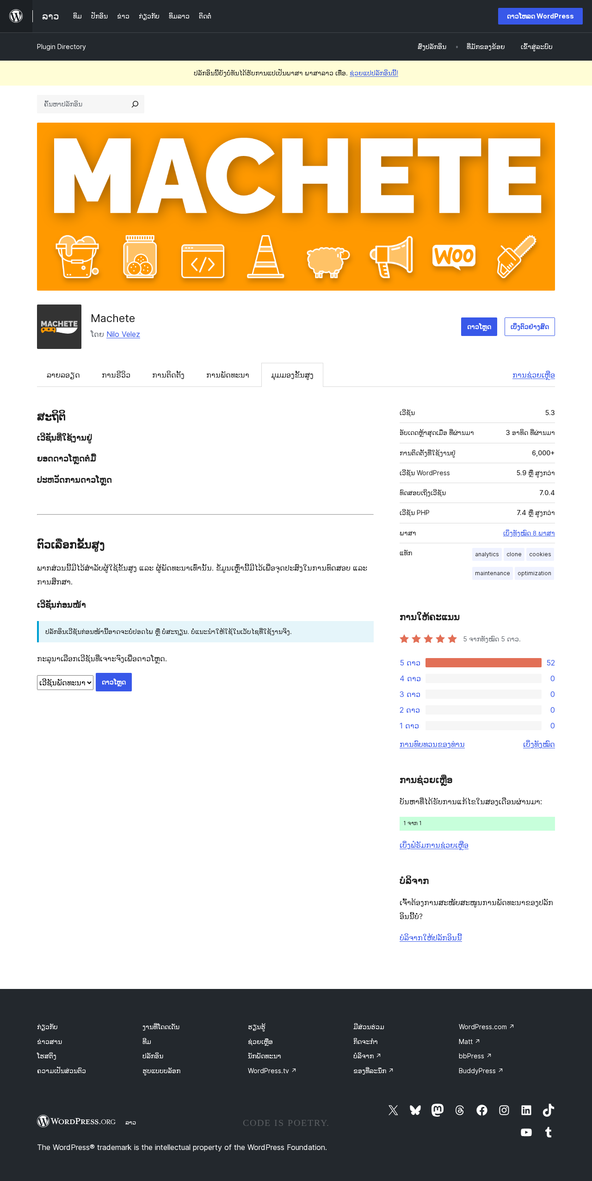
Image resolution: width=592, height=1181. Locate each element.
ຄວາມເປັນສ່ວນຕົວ (61, 1071)
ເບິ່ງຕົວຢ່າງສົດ (530, 326)
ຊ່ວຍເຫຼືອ (260, 1041)
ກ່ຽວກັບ (47, 1027)
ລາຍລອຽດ (63, 374)
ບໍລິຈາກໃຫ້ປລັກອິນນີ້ (431, 937)
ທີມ (146, 1041)
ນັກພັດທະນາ (264, 1056)
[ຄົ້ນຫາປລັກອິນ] (135, 104)
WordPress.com (487, 1027)
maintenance (492, 573)
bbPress (475, 1056)
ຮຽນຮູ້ (256, 1027)
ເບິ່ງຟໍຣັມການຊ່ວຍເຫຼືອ (434, 845)
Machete (113, 318)
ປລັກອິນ (152, 1056)
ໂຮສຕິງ (46, 1056)
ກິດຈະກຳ (365, 1041)
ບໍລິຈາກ (367, 1056)
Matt (470, 1041)
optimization (534, 573)
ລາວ (130, 1122)
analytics (487, 554)
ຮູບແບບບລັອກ (161, 1071)
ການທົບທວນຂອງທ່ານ (432, 744)
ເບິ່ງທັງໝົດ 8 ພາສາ (529, 533)
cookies (540, 554)
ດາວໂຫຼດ (479, 326)
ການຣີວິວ (116, 374)
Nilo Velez (123, 334)
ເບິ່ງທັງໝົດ (539, 744)
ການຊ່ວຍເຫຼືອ (533, 374)
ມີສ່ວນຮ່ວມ (368, 1027)
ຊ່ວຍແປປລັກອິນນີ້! (374, 73)
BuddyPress (481, 1071)
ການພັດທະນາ (227, 374)
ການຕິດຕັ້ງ (168, 374)
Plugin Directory (61, 46)
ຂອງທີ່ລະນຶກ (373, 1071)
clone (514, 554)
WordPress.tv (272, 1071)
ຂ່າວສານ (49, 1041)
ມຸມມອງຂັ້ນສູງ (292, 374)
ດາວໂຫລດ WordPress (540, 16)
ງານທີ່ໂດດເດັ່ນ (160, 1027)
